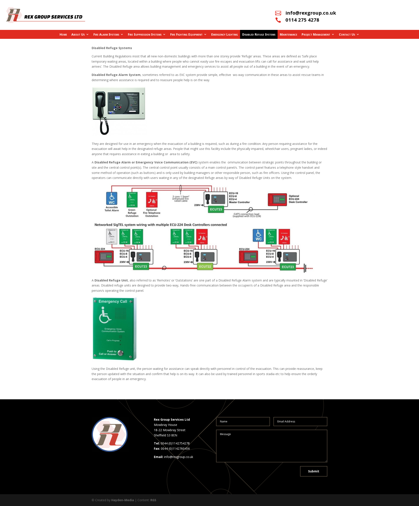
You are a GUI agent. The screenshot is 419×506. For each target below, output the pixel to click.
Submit (313, 471)
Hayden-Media (122, 500)
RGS (153, 500)
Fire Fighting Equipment (186, 34)
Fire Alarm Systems (106, 34)
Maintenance (288, 34)
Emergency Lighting (224, 34)
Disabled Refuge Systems (258, 34)
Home (63, 34)
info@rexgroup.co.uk (310, 12)
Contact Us (347, 34)
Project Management (316, 34)
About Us (78, 34)
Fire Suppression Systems (144, 34)
